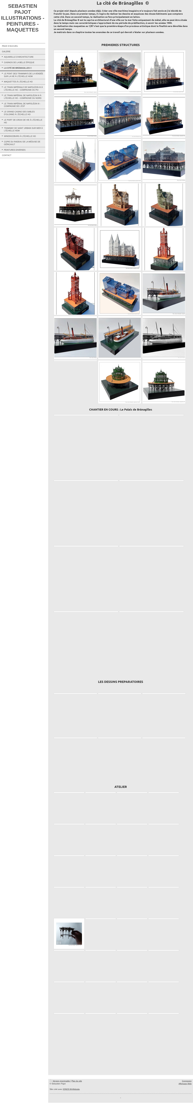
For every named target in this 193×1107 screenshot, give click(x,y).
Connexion (187, 1081)
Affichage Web (185, 1084)
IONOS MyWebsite (71, 1089)
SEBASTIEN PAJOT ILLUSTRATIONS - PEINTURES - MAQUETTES (22, 18)
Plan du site (76, 1081)
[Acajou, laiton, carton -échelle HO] (164, 293)
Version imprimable (61, 1081)
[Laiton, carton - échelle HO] (75, 72)
